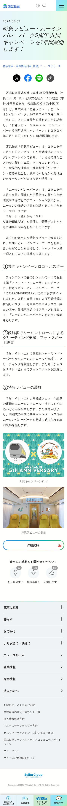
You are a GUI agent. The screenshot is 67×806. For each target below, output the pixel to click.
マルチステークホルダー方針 (21, 725)
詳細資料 (33, 545)
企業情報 (10, 667)
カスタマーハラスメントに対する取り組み (28, 732)
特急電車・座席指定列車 (17, 66)
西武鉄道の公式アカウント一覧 (22, 711)
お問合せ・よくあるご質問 (19, 704)
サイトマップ (11, 750)
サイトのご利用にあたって (19, 757)
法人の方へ (11, 691)
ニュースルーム (14, 655)
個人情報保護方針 (14, 718)
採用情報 (10, 679)
